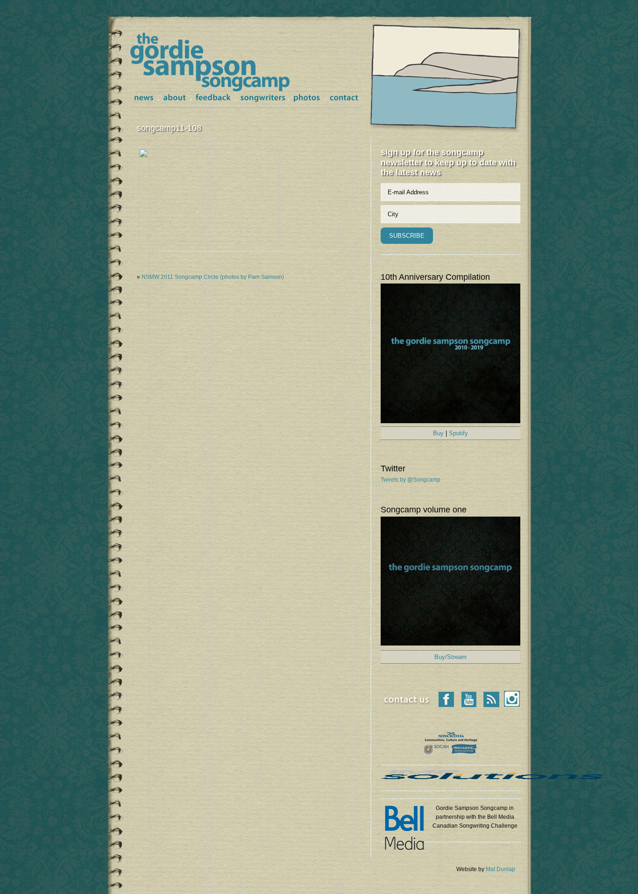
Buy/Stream (450, 656)
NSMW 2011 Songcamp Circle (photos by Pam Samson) (213, 277)
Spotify (458, 433)
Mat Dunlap (500, 869)
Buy (438, 433)
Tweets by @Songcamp (410, 479)
